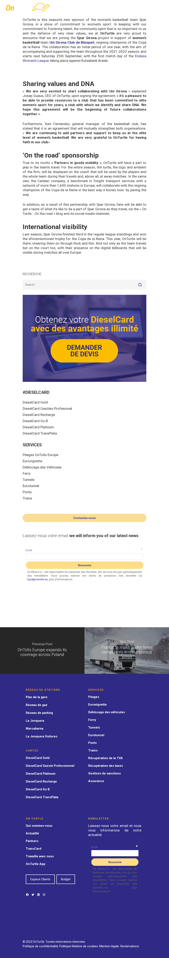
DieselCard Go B (35, 421)
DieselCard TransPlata (40, 433)
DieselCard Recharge (39, 415)
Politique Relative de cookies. (79, 946)
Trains (27, 498)
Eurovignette (32, 461)
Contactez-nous (84, 518)
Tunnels (29, 480)
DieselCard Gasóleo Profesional (47, 408)
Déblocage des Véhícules (42, 467)
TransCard (33, 848)
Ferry (27, 473)
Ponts (27, 492)
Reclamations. (130, 946)
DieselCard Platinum (38, 427)
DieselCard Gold (35, 402)
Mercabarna (34, 728)
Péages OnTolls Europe (40, 455)
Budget (65, 879)
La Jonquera (35, 721)
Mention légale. (109, 946)
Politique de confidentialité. (41, 946)
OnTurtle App (35, 864)
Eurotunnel (31, 486)
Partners (32, 841)
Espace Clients (40, 879)
